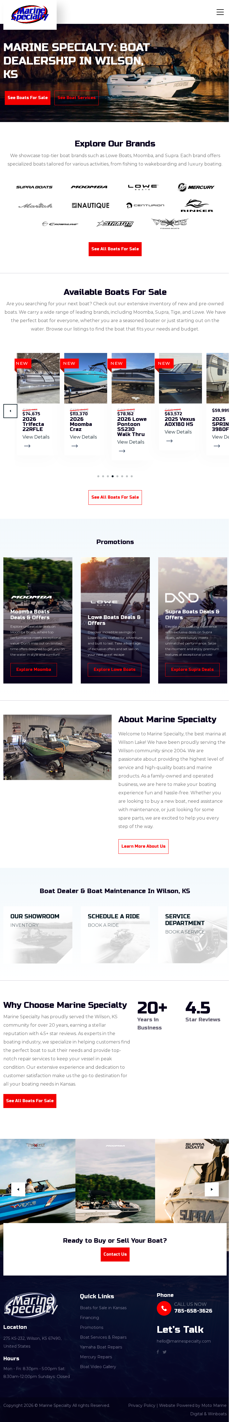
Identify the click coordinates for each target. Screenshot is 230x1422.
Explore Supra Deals (192, 669)
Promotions (90, 1325)
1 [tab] (96, 476)
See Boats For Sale (28, 97)
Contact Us (113, 1252)
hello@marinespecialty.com (181, 1339)
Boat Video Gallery (97, 1364)
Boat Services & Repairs (102, 1335)
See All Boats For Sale (113, 249)
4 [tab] (111, 476)
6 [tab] (120, 476)
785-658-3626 (190, 1309)
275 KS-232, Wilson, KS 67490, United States (32, 1340)
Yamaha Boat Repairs (100, 1344)
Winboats (213, 1411)
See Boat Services (77, 97)
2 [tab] (101, 476)
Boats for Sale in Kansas (102, 1305)
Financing (88, 1315)
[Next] (10, 411)
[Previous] (18, 1189)
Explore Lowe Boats (114, 669)
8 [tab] (130, 476)
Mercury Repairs (95, 1354)
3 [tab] (106, 476)
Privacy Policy (137, 1403)
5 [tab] (115, 476)
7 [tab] (125, 476)
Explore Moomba (33, 669)
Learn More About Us (141, 846)
